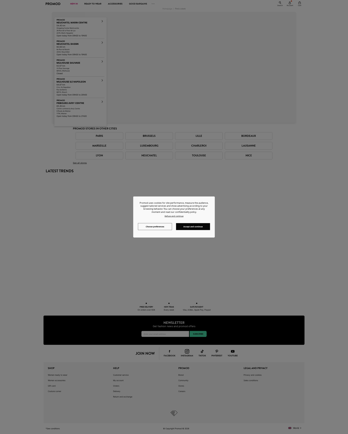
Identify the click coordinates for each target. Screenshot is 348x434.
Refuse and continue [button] (174, 216)
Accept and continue (193, 226)
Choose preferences (155, 226)
